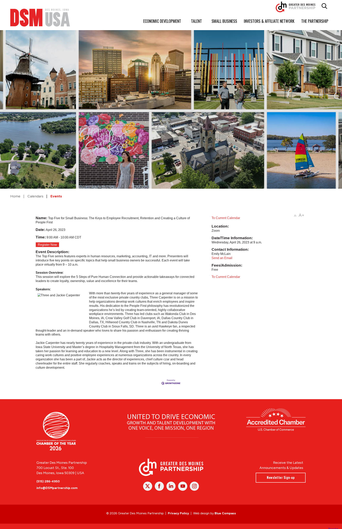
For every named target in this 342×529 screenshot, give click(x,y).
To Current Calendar (226, 218)
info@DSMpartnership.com (57, 488)
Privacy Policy (178, 513)
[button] (324, 6)
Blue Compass (225, 513)
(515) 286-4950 (48, 481)
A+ (301, 215)
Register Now (47, 244)
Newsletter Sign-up (280, 477)
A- (295, 215)
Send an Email (222, 258)
